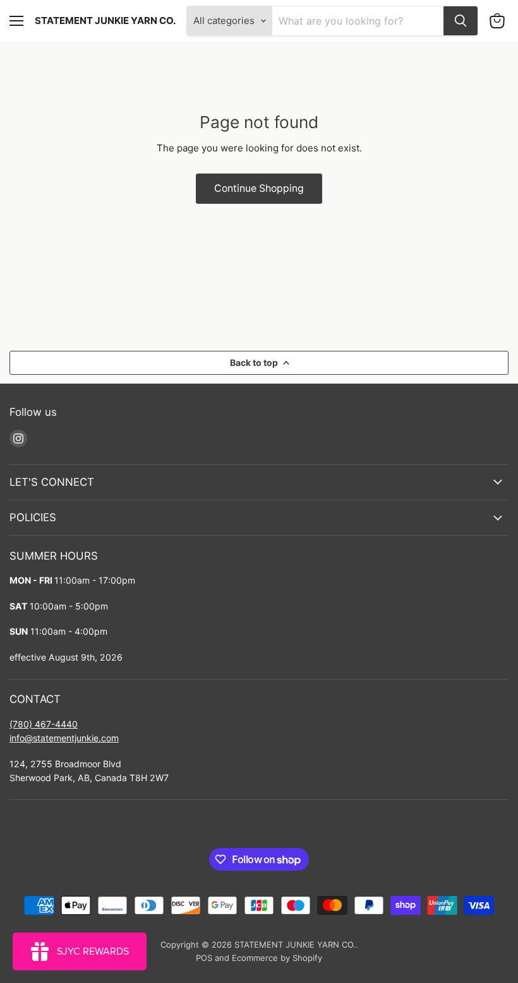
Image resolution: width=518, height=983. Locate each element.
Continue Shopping (259, 188)
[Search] (460, 20)
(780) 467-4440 (43, 724)
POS (204, 958)
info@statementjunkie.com (64, 738)
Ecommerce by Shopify (277, 958)
